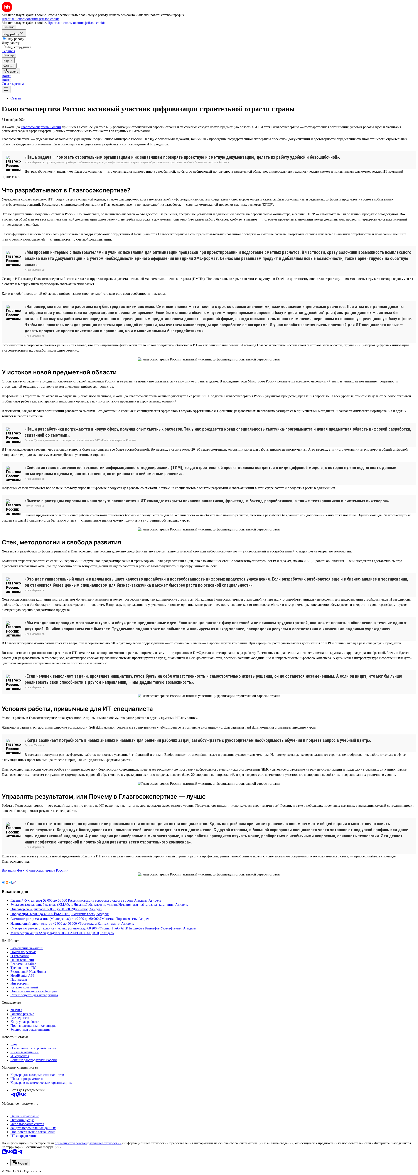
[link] (9, 66)
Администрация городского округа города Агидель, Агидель (115, 900)
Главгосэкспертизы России (41, 127)
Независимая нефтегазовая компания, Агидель (153, 904)
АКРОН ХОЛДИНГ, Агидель (92, 933)
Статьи (15, 98)
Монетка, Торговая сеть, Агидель (126, 919)
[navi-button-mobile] (6, 89)
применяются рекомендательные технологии (88, 1143)
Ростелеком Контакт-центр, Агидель (107, 923)
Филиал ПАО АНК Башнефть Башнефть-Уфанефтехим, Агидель (147, 928)
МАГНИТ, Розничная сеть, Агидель (82, 914)
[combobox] (20, 1162)
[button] (6, 76)
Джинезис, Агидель (87, 909)
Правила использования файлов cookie (76, 23)
